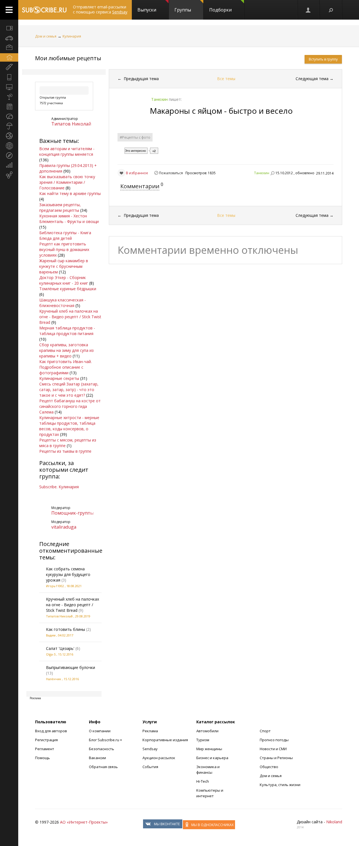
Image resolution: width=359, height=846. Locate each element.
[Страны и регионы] (9, 145)
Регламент (44, 748)
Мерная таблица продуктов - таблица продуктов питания (67, 330)
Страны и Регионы (276, 757)
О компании (100, 730)
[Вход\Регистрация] (308, 10)
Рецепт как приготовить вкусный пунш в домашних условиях (64, 249)
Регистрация (46, 739)
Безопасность (101, 748)
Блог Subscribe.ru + (106, 739)
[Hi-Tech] (9, 77)
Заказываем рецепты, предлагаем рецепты (60, 207)
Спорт (265, 730)
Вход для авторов (51, 730)
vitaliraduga (63, 527)
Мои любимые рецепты (68, 58)
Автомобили (207, 730)
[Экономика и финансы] (9, 165)
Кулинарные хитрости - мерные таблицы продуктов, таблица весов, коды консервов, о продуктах (69, 426)
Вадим (51, 635)
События (150, 766)
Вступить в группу (323, 59)
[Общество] (9, 116)
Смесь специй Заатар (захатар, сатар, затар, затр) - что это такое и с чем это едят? (68, 389)
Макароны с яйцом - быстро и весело (221, 110)
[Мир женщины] (9, 67)
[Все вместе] (9, 28)
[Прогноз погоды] (9, 126)
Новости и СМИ (273, 748)
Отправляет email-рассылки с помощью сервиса (100, 9)
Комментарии (139, 186)
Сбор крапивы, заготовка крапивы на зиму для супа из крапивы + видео (66, 350)
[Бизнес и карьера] (9, 47)
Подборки (220, 10)
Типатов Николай (71, 124)
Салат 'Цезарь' (60, 648)
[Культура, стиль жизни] (9, 96)
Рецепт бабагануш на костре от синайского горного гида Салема (70, 406)
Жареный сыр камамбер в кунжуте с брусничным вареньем (63, 266)
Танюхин (261, 173)
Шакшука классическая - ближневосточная (62, 302)
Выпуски (146, 10)
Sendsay (150, 748)
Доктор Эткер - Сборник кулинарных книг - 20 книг (63, 280)
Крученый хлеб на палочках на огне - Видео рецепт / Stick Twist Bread (70, 316)
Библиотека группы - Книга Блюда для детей (65, 235)
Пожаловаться (171, 173)
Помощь (42, 757)
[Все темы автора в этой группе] (272, 173)
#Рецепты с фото (135, 137)
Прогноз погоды (274, 739)
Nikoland (334, 821)
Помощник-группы (72, 513)
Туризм (202, 739)
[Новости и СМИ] (9, 106)
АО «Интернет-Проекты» (84, 822)
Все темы (226, 78)
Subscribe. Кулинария (59, 486)
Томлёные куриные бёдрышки (67, 288)
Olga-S (51, 654)
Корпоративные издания (165, 739)
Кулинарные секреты (59, 378)
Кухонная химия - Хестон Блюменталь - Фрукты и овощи (69, 218)
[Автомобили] (9, 38)
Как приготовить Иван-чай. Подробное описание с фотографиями (65, 367)
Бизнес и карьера (212, 757)
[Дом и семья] (9, 57)
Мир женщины (209, 748)
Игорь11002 (55, 586)
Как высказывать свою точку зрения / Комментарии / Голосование (67, 182)
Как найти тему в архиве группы (70, 193)
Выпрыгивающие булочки (70, 667)
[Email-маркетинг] (9, 175)
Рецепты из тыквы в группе (65, 451)
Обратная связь (103, 766)
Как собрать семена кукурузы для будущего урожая (68, 574)
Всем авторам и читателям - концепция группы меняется (67, 151)
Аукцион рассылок (158, 757)
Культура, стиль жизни (280, 784)
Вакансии (97, 757)
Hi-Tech (202, 781)
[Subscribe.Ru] (44, 10)
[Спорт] (9, 136)
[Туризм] (9, 155)
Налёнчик (53, 679)
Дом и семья (45, 36)
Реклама (150, 730)
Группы (182, 10)
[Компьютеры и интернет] (9, 87)
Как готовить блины (65, 629)
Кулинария (72, 36)
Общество (269, 766)
